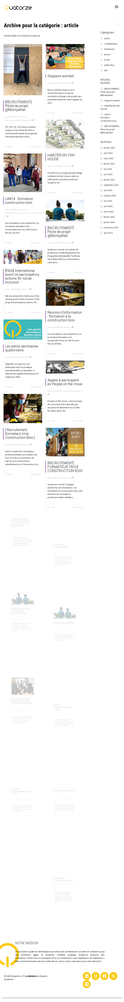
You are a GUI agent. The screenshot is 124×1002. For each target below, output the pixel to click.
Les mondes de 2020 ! (64, 788)
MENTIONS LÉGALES (37, 976)
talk (105, 70)
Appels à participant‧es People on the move (64, 382)
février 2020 (109, 217)
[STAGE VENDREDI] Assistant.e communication (20, 608)
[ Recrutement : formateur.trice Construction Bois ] (20, 434)
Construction (23, 213)
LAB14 (41, 213)
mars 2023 (108, 158)
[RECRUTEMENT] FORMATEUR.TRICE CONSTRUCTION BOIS (64, 467)
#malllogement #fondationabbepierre (22, 716)
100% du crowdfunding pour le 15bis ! (21, 789)
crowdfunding (17, 803)
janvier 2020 (109, 222)
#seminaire (86, 888)
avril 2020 (108, 206)
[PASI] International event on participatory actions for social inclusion (22, 276)
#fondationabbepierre (57, 888)
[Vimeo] (87, 984)
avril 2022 (108, 174)
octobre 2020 (110, 195)
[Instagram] (96, 976)
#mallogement (74, 888)
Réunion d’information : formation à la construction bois (64, 316)
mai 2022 (108, 169)
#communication (55, 633)
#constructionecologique (16, 535)
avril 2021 (108, 190)
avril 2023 (108, 153)
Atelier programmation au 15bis (62, 706)
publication (65, 554)
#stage (21, 622)
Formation (33, 213)
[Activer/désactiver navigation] (116, 7)
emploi (12, 120)
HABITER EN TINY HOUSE (61, 157)
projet (72, 717)
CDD (7, 120)
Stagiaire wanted (60, 76)
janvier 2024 (109, 147)
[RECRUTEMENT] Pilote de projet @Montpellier (18, 106)
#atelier (50, 720)
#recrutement (34, 535)
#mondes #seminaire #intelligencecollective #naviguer (63, 801)
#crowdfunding (12, 806)
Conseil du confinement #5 (59, 542)
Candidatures (11, 213)
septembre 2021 (111, 185)
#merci (22, 806)
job (17, 120)
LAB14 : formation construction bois (19, 201)
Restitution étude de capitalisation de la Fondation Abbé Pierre (22, 698)
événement (75, 391)
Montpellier (25, 120)
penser (56, 554)
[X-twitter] (113, 976)
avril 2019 (108, 233)
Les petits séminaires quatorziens (21, 348)
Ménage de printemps (64, 620)
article (24, 116)
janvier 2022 (109, 179)
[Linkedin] (87, 976)
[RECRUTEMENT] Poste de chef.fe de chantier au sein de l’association (19, 519)
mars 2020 (108, 211)
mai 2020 (108, 201)
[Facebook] (104, 976)
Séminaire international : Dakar (63, 876)
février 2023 (109, 163)
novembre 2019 (111, 227)
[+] (23, 69)
